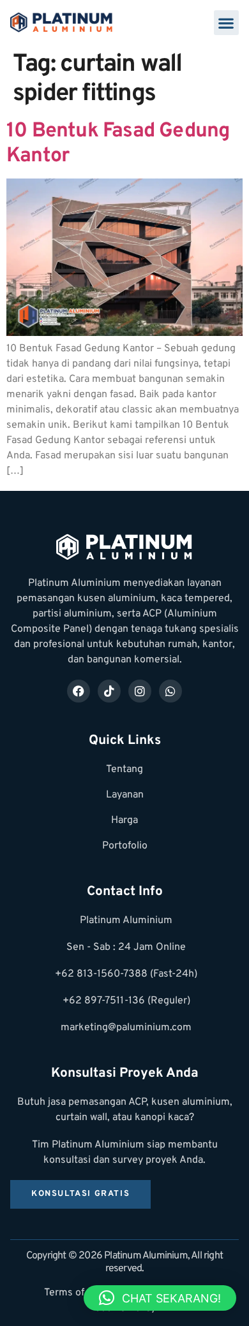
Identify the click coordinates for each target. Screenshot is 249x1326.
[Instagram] (139, 691)
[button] (226, 22)
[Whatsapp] (170, 691)
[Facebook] (78, 691)
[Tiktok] (109, 691)
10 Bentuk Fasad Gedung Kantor (117, 143)
